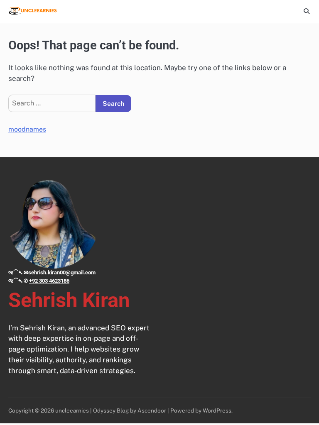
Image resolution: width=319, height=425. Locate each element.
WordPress (217, 410)
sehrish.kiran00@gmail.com (62, 272)
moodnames (27, 129)
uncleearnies (72, 410)
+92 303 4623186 (49, 281)
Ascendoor (151, 410)
